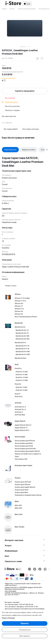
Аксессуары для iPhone (25, 441)
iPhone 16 (19, 311)
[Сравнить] (37, 58)
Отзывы (43, 150)
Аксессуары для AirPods (25, 448)
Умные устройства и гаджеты (28, 454)
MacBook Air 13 (22, 330)
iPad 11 (17, 394)
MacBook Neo (20, 358)
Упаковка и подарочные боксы (28, 495)
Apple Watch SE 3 (22, 430)
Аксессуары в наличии (20, 137)
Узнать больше (8, 618)
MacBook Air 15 (22, 333)
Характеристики (10, 150)
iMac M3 (18, 505)
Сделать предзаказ (24, 91)
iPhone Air (19, 303)
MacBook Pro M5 (23, 351)
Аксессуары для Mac (24, 443)
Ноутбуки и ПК (21, 459)
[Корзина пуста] (46, 4)
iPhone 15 (19, 314)
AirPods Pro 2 (20, 409)
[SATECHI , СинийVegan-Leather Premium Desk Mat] (24, 28)
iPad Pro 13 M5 (22, 380)
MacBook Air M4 (22, 339)
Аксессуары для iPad (24, 446)
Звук (17, 456)
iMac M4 (18, 508)
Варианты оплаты (28, 150)
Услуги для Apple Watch (25, 487)
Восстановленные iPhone (26, 317)
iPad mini (18, 396)
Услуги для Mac (21, 492)
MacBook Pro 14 (22, 346)
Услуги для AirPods (23, 482)
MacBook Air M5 (22, 336)
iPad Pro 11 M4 (22, 372)
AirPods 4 (19, 412)
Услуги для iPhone (22, 484)
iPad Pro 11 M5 (22, 375)
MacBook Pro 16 (22, 349)
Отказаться (24, 630)
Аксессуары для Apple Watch (27, 451)
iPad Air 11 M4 (21, 387)
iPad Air (18, 384)
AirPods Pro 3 (20, 407)
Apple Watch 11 (21, 428)
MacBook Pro (20, 342)
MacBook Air (20, 327)
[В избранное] (42, 58)
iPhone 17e (19, 309)
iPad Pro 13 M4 (22, 377)
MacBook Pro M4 (23, 354)
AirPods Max (20, 415)
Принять (25, 623)
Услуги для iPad (21, 490)
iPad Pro (18, 368)
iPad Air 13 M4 (21, 390)
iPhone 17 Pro (20, 301)
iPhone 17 (19, 306)
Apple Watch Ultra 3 (23, 425)
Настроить (24, 636)
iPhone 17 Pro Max (22, 298)
